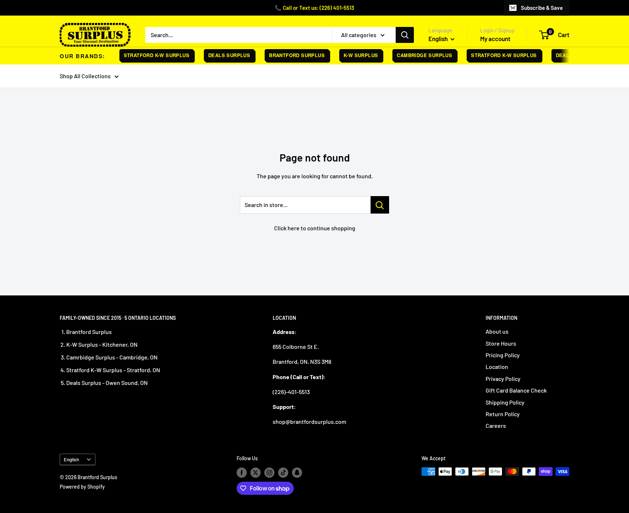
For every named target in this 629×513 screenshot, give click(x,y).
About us (497, 331)
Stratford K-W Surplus (152, 55)
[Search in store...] (380, 205)
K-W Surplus (357, 55)
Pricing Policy (503, 354)
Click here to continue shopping (314, 227)
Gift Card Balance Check (516, 390)
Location (497, 366)
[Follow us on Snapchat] (297, 472)
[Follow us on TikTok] (283, 472)
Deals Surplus (225, 55)
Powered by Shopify (82, 487)
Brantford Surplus (293, 55)
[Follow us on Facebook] (242, 472)
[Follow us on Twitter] (255, 472)
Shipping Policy (505, 402)
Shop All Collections (85, 75)
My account (495, 38)
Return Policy (503, 413)
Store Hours (501, 343)
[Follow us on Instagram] (269, 472)
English (71, 459)
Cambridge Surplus (420, 55)
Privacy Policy (503, 378)
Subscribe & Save (542, 7)
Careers (496, 425)
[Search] (405, 35)
